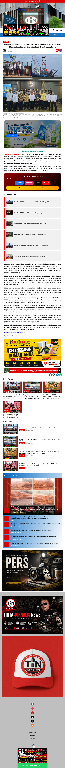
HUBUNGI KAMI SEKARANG (32, 766)
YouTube (46, 182)
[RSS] (32, 725)
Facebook (19, 182)
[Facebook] (50, 374)
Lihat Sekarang (12, 135)
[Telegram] (57, 374)
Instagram (29, 182)
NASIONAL (5, 41)
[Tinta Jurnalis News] (26, 30)
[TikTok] (32, 721)
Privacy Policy (32, 745)
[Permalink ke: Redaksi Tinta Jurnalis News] (5, 50)
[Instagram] (32, 708)
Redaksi (32, 735)
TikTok (38, 182)
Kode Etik (32, 748)
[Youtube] (32, 712)
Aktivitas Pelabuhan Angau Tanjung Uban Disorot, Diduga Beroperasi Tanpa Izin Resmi (35, 543)
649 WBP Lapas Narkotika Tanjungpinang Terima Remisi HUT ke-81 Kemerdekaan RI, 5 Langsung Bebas (11, 415)
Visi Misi (32, 738)
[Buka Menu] (57, 30)
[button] (53, 30)
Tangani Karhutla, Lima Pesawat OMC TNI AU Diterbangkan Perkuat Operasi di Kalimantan (32, 396)
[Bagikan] (60, 50)
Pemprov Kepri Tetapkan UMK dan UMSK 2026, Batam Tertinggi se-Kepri (31, 530)
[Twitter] (53, 374)
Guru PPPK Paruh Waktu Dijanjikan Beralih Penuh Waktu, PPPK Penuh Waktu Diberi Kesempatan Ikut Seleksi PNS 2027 (52, 396)
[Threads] (32, 717)
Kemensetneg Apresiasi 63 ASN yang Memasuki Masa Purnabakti (11, 396)
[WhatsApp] (60, 374)
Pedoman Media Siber (32, 742)
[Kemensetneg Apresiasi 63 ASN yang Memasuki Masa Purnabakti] (12, 387)
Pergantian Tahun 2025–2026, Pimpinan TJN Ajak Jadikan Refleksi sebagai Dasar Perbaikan (33, 537)
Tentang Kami (32, 732)
